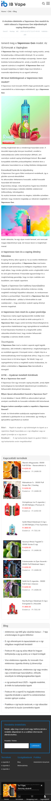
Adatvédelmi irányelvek (41, 762)
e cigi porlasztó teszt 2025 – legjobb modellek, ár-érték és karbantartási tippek (25, 684)
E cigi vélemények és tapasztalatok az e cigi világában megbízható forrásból (24, 643)
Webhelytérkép (22, 765)
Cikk (9, 11)
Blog (15, 11)
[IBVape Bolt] (13, 5)
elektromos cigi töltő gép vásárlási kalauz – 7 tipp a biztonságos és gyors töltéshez (26, 633)
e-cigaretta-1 (5, 769)
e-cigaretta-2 (5, 765)
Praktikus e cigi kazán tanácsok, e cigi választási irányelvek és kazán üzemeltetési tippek (26, 706)
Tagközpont (44, 799)
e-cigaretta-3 (5, 762)
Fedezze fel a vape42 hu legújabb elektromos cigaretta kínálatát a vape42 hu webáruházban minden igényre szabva (25, 695)
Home (3, 11)
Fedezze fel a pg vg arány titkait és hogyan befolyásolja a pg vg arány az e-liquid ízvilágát (25, 652)
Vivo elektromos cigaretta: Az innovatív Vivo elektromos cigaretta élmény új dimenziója (24, 661)
